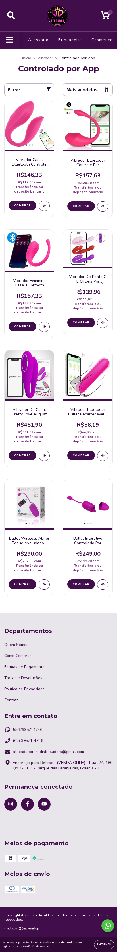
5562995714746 (27, 729)
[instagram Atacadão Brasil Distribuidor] (10, 804)
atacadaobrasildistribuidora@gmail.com (48, 751)
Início (26, 58)
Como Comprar (17, 655)
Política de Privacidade (24, 689)
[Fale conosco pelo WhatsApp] (107, 925)
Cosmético (102, 40)
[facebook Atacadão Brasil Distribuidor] (27, 804)
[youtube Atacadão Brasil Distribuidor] (44, 804)
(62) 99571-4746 (28, 740)
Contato (11, 700)
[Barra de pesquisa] (11, 15)
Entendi (104, 945)
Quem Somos (16, 644)
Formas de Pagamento (24, 666)
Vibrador (45, 58)
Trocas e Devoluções (23, 678)
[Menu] (9, 40)
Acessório (38, 40)
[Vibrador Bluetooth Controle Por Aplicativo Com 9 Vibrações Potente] (102, 206)
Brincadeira (70, 40)
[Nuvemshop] (22, 929)
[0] (105, 17)
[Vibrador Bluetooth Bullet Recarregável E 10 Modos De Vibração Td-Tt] (102, 456)
